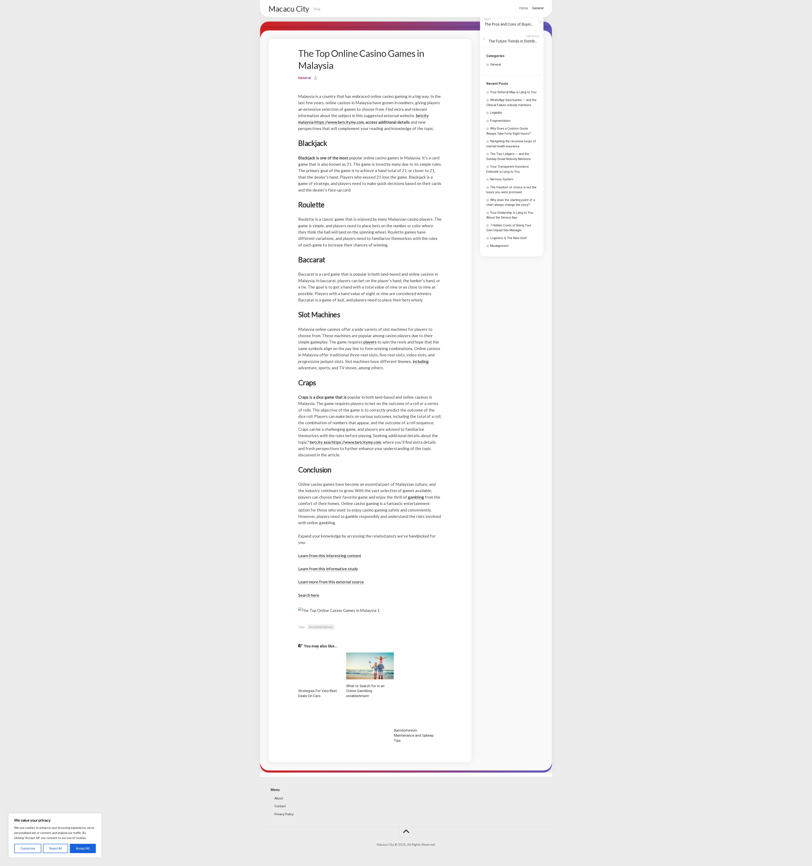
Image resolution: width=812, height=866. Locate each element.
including (421, 361)
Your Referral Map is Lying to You (513, 92)
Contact (280, 806)
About (278, 798)
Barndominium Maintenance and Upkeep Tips (413, 735)
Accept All (82, 848)
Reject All (55, 848)
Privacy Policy (284, 814)
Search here (308, 595)
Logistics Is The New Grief (508, 238)
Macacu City (289, 8)
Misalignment (499, 246)
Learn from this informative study (328, 568)
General (537, 8)
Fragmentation (500, 121)
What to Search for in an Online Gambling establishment (365, 691)
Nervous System (501, 179)
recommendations (321, 627)
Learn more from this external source (331, 581)
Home (523, 8)
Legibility (496, 113)
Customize (28, 848)
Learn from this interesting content (329, 555)
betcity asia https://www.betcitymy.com (345, 442)
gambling (416, 497)
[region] (55, 835)
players (370, 341)
